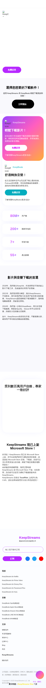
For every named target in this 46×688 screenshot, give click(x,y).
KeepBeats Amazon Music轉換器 (13, 611)
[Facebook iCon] (27, 559)
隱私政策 (30, 672)
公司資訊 (5, 672)
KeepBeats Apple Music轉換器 (12, 607)
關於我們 (5, 660)
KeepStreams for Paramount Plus (13, 588)
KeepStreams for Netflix (10, 576)
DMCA (22, 672)
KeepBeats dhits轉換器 (10, 619)
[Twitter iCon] (34, 559)
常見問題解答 (6, 634)
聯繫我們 (5, 630)
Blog (3, 645)
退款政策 (23, 675)
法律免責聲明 (14, 672)
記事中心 (5, 641)
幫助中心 (5, 637)
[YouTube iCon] (41, 559)
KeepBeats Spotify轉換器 (10, 603)
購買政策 (16, 675)
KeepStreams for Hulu (9, 592)
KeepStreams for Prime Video (12, 580)
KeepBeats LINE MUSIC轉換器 (13, 615)
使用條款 (8, 675)
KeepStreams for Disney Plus (12, 584)
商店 (3, 649)
